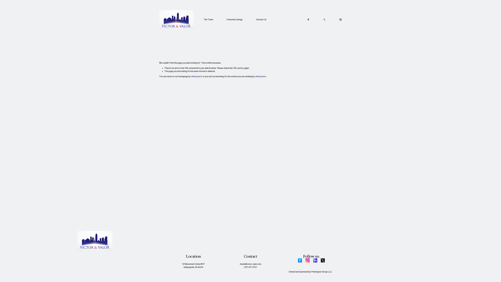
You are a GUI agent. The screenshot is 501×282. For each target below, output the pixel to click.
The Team (208, 19)
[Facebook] (308, 19)
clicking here (196, 76)
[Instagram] (340, 19)
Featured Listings (235, 19)
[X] (324, 19)
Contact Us (261, 19)
